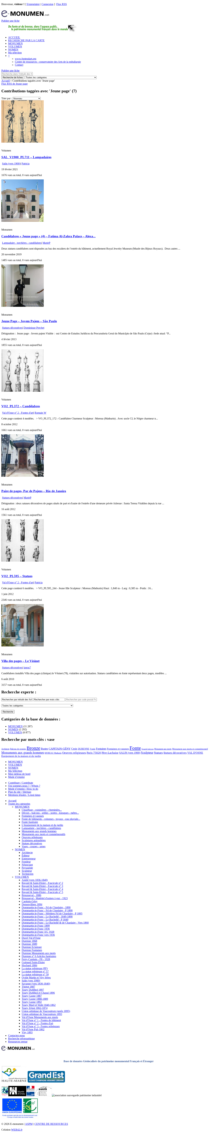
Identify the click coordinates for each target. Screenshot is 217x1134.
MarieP (46, 242)
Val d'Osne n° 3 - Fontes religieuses (41, 1026)
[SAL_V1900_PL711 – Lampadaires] (22, 141)
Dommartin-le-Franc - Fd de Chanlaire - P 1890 (47, 910)
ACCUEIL (14, 37)
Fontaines (101, 748)
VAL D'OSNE (195, 752)
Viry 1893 (27, 1032)
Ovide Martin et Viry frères (36, 977)
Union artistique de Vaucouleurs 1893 (42, 1014)
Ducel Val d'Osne (31, 937)
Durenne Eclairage (32, 947)
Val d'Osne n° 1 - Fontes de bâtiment (41, 1020)
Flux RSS (61, 4)
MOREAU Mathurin (53, 753)
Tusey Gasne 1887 (32, 995)
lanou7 (27, 667)
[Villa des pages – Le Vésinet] (22, 645)
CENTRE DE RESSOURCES (51, 1123)
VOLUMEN (15, 46)
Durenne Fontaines (32, 950)
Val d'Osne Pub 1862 (33, 1029)
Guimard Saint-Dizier (33, 962)
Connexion (47, 4)
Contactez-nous (16, 1035)
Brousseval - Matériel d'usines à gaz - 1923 (45, 898)
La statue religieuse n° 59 (35, 974)
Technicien (27, 873)
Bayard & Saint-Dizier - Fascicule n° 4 (42, 889)
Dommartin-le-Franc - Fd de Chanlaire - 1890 (46, 907)
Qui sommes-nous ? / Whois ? (24, 785)
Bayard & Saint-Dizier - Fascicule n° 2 (42, 883)
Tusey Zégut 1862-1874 (34, 1008)
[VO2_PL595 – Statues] (22, 560)
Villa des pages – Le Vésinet (20, 661)
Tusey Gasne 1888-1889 (35, 998)
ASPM (29, 1123)
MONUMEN (15, 43)
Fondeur (26, 861)
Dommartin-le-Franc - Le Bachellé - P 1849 (45, 919)
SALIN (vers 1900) (129, 752)
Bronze (33, 748)
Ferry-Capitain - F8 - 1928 (36, 959)
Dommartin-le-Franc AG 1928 (38, 931)
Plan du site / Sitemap (19, 791)
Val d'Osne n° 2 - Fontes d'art (17, 412)
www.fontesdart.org (25, 58)
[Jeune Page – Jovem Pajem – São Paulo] (22, 305)
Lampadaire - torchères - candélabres (21, 242)
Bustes (44, 748)
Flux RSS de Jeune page (14, 83)
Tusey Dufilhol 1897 (33, 989)
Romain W (40, 412)
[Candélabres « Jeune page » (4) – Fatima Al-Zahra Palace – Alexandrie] (22, 220)
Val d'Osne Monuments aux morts (40, 1017)
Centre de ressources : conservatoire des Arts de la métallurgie (48, 61)
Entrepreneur (29, 858)
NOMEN (13, 49)
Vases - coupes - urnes (33, 846)
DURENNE (83, 749)
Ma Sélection (15, 770)
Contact (19, 64)
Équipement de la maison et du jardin (21, 756)
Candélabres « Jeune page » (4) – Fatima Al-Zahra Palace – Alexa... (48, 236)
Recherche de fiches (13, 77)
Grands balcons (148, 749)
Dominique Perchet (34, 327)
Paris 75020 (94, 752)
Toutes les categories (19, 803)
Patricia (25, 163)
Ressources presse (17, 1041)
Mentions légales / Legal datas (24, 794)
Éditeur (25, 855)
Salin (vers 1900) (11, 163)
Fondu (92, 749)
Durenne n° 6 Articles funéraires (39, 956)
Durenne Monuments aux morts (39, 953)
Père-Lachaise (110, 752)
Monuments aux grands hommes (22, 752)
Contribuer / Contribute (20, 782)
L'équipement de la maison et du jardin (42, 825)
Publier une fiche (10, 20)
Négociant (27, 864)
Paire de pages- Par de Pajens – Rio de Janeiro (33, 491)
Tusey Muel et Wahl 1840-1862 (39, 1005)
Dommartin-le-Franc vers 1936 (38, 934)
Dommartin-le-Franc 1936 (36, 928)
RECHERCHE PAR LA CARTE (26, 40)
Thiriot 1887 (28, 986)
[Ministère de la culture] (30, 1095)
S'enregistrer (33, 4)
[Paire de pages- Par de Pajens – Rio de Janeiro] (22, 475)
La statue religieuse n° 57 (35, 971)
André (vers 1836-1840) (35, 880)
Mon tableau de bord (19, 773)
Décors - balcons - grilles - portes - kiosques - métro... (50, 812)
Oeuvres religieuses (74, 752)
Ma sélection (15, 52)
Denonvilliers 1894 (32, 904)
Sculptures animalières (34, 840)
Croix (74, 748)
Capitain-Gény (29, 901)
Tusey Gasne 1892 (32, 1002)
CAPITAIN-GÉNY (60, 748)
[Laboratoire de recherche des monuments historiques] (43, 1095)
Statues (158, 752)
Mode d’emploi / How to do (23, 788)
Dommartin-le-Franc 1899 (36, 925)
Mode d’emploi (16, 777)
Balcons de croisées (18, 749)
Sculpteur (147, 752)
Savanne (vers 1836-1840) (36, 983)
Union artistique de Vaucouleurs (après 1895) (46, 1011)
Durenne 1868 (29, 941)
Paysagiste (27, 867)
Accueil (5, 80)
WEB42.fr (16, 1129)
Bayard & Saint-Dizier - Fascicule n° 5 (42, 892)
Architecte (5, 749)
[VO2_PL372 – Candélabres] (22, 390)
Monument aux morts (163, 749)
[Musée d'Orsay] (17, 1095)
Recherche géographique (21, 1038)
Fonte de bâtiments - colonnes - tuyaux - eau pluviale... (51, 819)
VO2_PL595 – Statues (16, 576)
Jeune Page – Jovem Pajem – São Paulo (29, 321)
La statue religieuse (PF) (35, 968)
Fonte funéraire (30, 822)
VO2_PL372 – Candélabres (20, 406)
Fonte (135, 748)
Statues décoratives (12, 327)
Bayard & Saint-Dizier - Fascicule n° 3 (42, 886)
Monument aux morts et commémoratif (190, 749)
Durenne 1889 (29, 944)
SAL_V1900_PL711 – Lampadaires (26, 157)
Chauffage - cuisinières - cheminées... (42, 809)
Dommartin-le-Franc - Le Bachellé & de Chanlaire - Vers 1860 (55, 922)
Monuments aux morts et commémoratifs (43, 834)
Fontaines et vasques (118, 748)
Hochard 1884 (29, 965)
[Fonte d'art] (4, 1095)
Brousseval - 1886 (31, 895)
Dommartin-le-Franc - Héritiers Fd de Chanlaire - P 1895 (52, 913)
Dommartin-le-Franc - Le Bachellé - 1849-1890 (47, 916)
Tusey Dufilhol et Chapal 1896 (38, 992)
